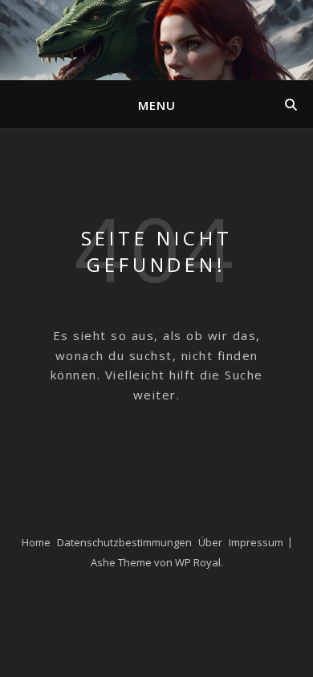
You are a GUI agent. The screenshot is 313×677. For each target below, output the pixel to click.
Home (36, 542)
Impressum (256, 542)
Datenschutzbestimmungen (124, 542)
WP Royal (198, 562)
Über (210, 542)
